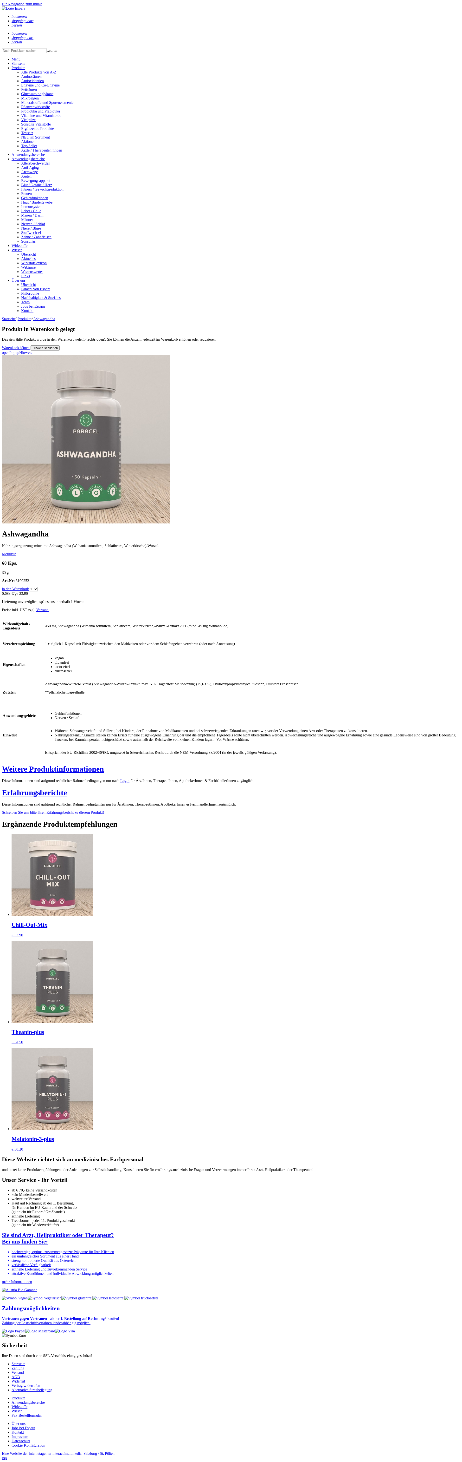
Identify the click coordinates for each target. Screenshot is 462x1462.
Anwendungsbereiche (28, 154)
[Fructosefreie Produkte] (141, 1298)
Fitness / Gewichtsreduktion (42, 189)
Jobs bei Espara (33, 306)
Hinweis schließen (45, 348)
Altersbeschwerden (35, 163)
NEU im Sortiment (35, 137)
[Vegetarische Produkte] (44, 1298)
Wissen (17, 250)
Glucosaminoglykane (37, 94)
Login (124, 781)
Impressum (20, 1437)
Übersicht (28, 254)
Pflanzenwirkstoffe (35, 107)
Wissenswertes (32, 272)
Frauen (26, 194)
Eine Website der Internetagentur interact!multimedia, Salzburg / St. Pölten (58, 1453)
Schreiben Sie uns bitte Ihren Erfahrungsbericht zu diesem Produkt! (53, 812)
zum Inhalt (34, 4)
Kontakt (27, 311)
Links (25, 276)
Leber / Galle (31, 211)
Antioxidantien (32, 81)
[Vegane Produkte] (15, 1298)
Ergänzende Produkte (37, 128)
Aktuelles (28, 259)
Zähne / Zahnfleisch (36, 237)
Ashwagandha (44, 319)
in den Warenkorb (15, 589)
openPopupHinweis (17, 353)
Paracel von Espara (35, 289)
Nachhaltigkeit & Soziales (41, 298)
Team (25, 302)
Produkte (18, 68)
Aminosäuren (31, 76)
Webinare (28, 267)
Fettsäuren (29, 89)
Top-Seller (29, 146)
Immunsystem (31, 207)
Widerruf (18, 1381)
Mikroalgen (30, 98)
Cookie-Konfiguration (28, 1445)
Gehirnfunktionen (34, 198)
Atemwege (29, 172)
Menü (16, 59)
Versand (42, 610)
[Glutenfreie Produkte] (76, 1298)
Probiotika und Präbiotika (40, 111)
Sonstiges (28, 241)
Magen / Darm (32, 215)
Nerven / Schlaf (33, 224)
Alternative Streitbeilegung (32, 1390)
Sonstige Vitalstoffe (36, 124)
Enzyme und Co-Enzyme (40, 85)
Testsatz (27, 133)
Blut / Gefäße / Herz (36, 185)
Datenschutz (21, 1441)
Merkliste (9, 554)
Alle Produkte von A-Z (38, 72)
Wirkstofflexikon (34, 263)
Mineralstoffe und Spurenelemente (47, 102)
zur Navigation (13, 4)
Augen (26, 176)
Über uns (19, 280)
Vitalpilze (28, 120)
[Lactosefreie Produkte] (108, 1298)
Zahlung (18, 1368)
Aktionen (28, 141)
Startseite (18, 63)
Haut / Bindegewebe (36, 202)
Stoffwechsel (31, 233)
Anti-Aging (30, 167)
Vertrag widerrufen (26, 1385)
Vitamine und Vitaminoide (41, 115)
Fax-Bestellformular (27, 1415)
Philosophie (30, 293)
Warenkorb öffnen (16, 348)
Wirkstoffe (19, 246)
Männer (27, 220)
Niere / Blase (31, 228)
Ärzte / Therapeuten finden (41, 150)
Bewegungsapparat (35, 181)
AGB (16, 1377)
